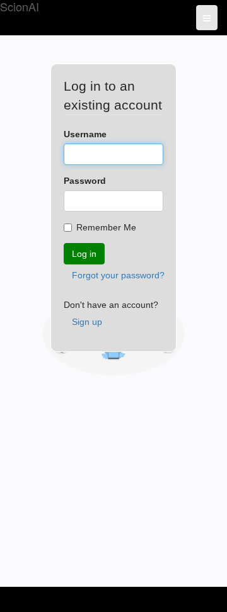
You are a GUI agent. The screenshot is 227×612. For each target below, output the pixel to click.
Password (85, 181)
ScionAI (19, 7)
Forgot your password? (118, 275)
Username (85, 134)
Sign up (87, 322)
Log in (84, 254)
